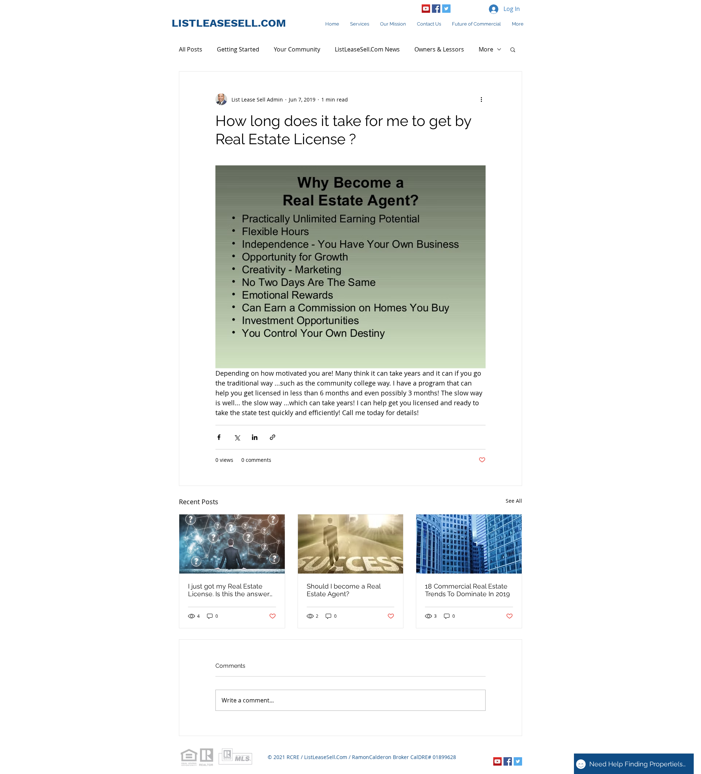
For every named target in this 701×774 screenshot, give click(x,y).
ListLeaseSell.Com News (367, 49)
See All (514, 500)
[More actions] (481, 99)
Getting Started (238, 49)
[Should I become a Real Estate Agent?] (350, 544)
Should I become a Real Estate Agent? (343, 590)
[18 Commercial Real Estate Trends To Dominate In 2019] (469, 544)
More (486, 49)
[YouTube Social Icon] (426, 8)
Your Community (297, 49)
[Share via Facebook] (218, 437)
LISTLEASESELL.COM (229, 22)
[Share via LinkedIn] (254, 437)
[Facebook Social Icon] (436, 8)
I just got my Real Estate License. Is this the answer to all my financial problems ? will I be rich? (230, 590)
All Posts (190, 49)
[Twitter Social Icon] (446, 8)
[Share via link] (272, 437)
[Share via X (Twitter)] (236, 437)
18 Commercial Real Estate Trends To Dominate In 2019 (467, 590)
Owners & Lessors (439, 49)
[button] (512, 49)
